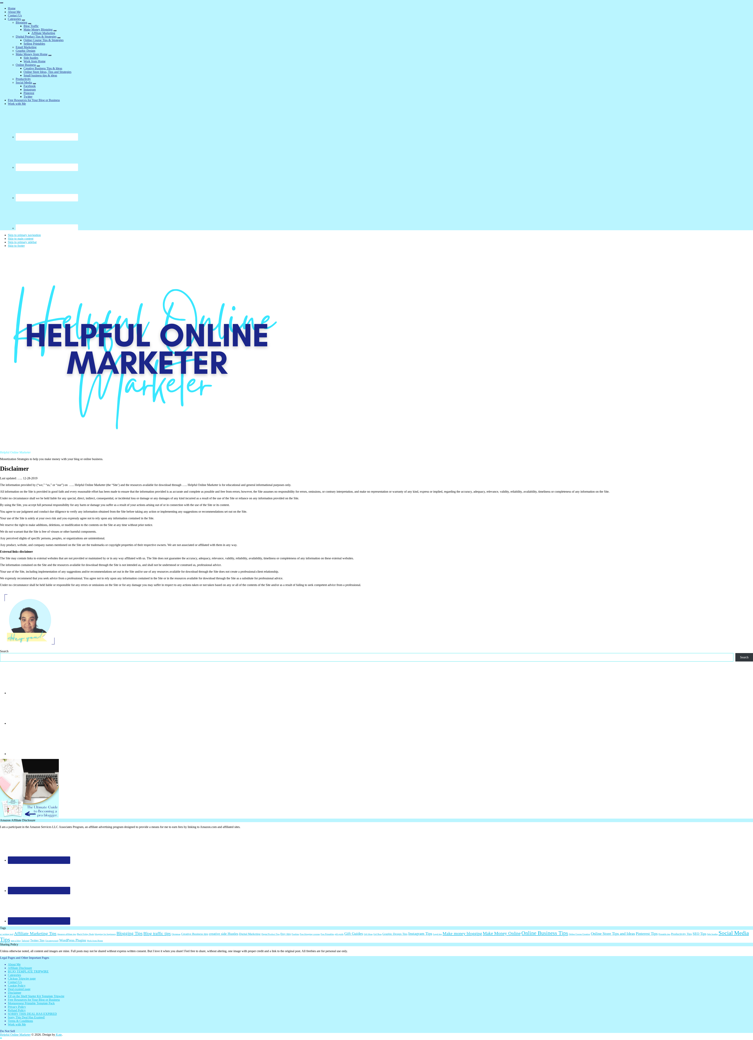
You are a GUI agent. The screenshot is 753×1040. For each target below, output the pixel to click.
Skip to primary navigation (24, 235)
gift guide (339, 934)
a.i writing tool (6, 934)
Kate (58, 1034)
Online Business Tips (544, 933)
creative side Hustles (223, 934)
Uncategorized (51, 941)
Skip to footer (16, 245)
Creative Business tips (194, 933)
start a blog (16, 941)
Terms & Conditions (20, 1021)
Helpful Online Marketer (15, 1034)
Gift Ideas (368, 934)
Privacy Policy (17, 1006)
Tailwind (25, 941)
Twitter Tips (37, 940)
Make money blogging (462, 933)
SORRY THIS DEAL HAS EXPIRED (32, 1013)
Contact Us (15, 982)
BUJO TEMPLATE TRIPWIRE (28, 971)
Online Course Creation (579, 934)
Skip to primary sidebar (22, 242)
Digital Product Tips (270, 934)
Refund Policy (17, 1010)
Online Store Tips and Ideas (613, 933)
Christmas (176, 934)
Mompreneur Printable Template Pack (31, 1003)
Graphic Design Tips (394, 933)
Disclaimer (14, 992)
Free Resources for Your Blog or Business (34, 999)
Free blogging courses (310, 934)
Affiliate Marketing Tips (35, 933)
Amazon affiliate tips (66, 934)
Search (4, 651)
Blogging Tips (129, 933)
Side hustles (712, 934)
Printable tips (664, 934)
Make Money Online (502, 933)
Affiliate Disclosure (20, 968)
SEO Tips (699, 934)
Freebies (295, 934)
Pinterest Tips (647, 933)
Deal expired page (19, 989)
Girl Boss (377, 934)
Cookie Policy (16, 985)
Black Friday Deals (85, 934)
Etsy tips (285, 933)
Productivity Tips (681, 933)
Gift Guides (353, 933)
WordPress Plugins (72, 940)
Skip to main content (20, 238)
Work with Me (17, 1024)
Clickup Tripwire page (22, 978)
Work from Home (95, 941)
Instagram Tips (420, 933)
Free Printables (327, 934)
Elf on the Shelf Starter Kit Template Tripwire (36, 996)
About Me (14, 964)
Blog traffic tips (157, 933)
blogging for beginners (105, 934)
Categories (14, 975)
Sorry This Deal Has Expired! (26, 1017)
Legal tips (437, 934)
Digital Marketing (250, 933)
